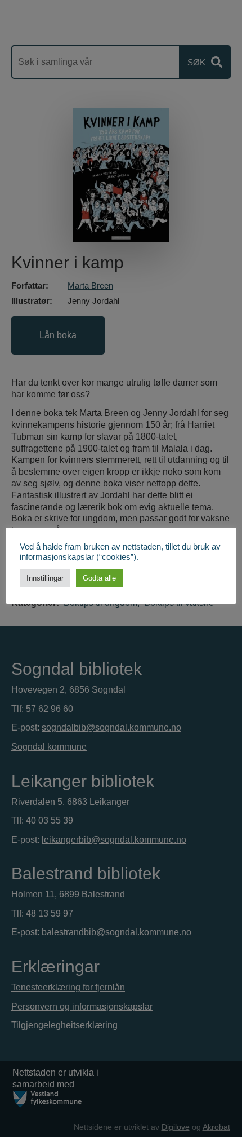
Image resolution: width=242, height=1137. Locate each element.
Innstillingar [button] (45, 578)
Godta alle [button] (99, 578)
